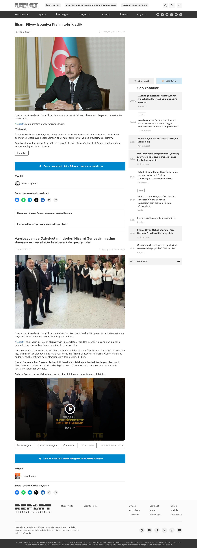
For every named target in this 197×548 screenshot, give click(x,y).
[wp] (23, 200)
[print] (49, 200)
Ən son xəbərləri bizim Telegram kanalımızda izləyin (73, 166)
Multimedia (176, 514)
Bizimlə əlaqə (90, 506)
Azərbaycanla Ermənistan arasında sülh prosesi (91, 5)
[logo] (26, 5)
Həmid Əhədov (29, 476)
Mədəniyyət (155, 514)
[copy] (55, 200)
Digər (140, 14)
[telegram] (167, 14)
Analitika (175, 510)
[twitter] (171, 14)
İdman (153, 510)
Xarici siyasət (23, 32)
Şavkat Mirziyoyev (47, 445)
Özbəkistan (69, 445)
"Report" (19, 124)
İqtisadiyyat (134, 510)
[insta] (162, 14)
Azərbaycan (88, 445)
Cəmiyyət (154, 506)
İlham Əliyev (52, 5)
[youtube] (180, 14)
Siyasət (132, 506)
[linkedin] (176, 14)
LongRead (134, 514)
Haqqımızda (67, 506)
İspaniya (21, 153)
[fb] (157, 14)
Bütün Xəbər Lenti (139, 261)
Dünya (174, 506)
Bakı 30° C (171, 81)
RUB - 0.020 (143, 81)
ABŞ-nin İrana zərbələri (135, 5)
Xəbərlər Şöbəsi (29, 183)
